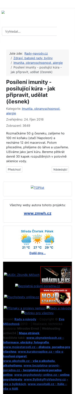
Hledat (65, 31)
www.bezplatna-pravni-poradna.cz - (32, 370)
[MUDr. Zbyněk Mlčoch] (21, 275)
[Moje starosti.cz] (55, 297)
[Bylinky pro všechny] (37, 313)
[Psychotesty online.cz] (21, 297)
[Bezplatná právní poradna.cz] (37, 286)
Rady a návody (25, 319)
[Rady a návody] (59, 308)
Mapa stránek (29, 333)
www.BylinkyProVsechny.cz (45, 379)
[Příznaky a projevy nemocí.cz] (25, 308)
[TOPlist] (37, 187)
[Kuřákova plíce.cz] (55, 275)
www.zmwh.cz (37, 213)
